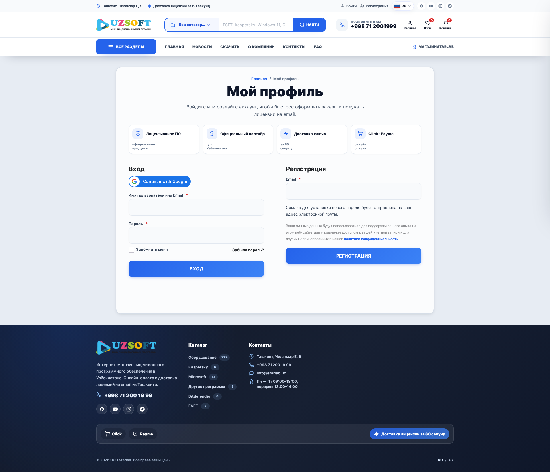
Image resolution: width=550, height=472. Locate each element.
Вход (196, 269)
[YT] (431, 6)
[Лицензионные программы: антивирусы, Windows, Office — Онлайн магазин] (127, 25)
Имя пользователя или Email (158, 195)
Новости (202, 46)
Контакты (294, 46)
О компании (261, 46)
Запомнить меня (152, 249)
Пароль (138, 223)
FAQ (318, 46)
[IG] (440, 6)
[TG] (450, 6)
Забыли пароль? (248, 250)
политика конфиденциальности (371, 239)
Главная (174, 46)
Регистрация (377, 6)
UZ (451, 460)
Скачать (229, 46)
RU (440, 460)
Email (293, 179)
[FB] (421, 6)
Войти (351, 6)
